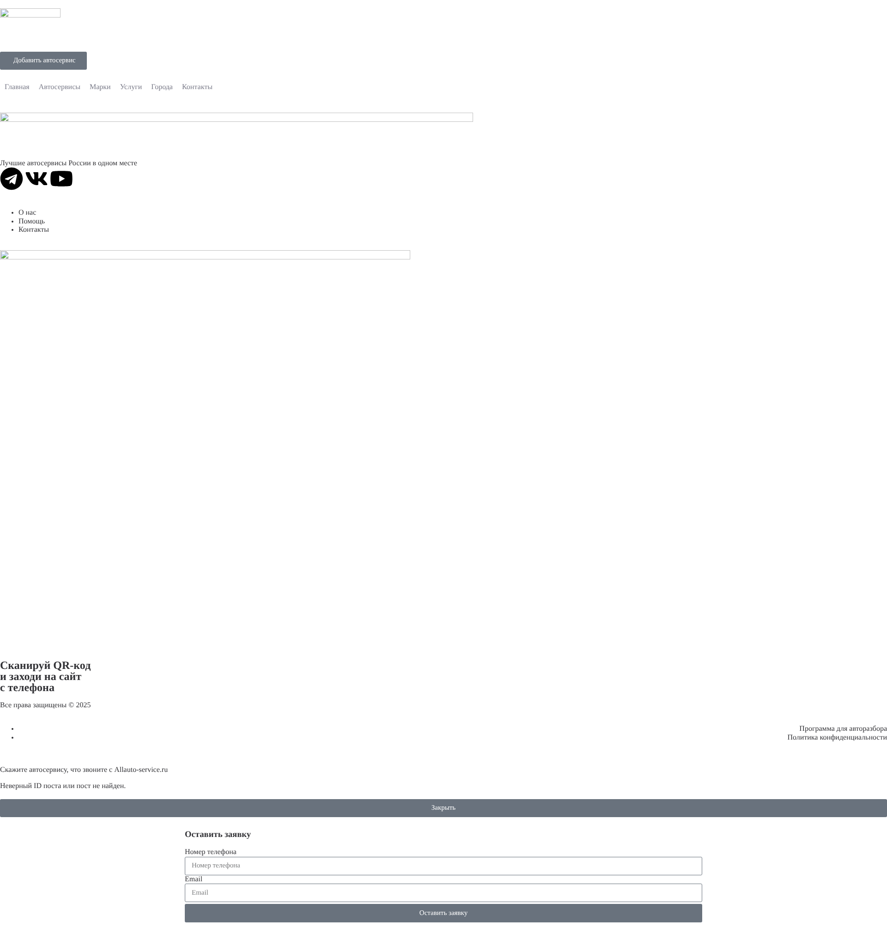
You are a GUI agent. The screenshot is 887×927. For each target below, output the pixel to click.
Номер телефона (211, 852)
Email (193, 879)
